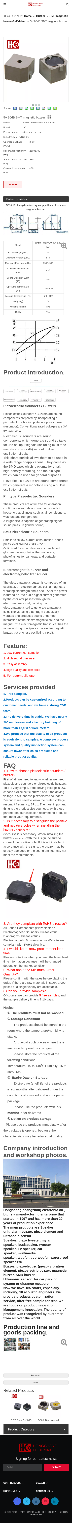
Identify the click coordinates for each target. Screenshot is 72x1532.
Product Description (16, 199)
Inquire (13, 184)
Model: (7, 122)
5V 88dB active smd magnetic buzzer (49, 1420)
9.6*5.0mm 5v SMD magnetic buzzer (22, 1420)
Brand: (6, 127)
